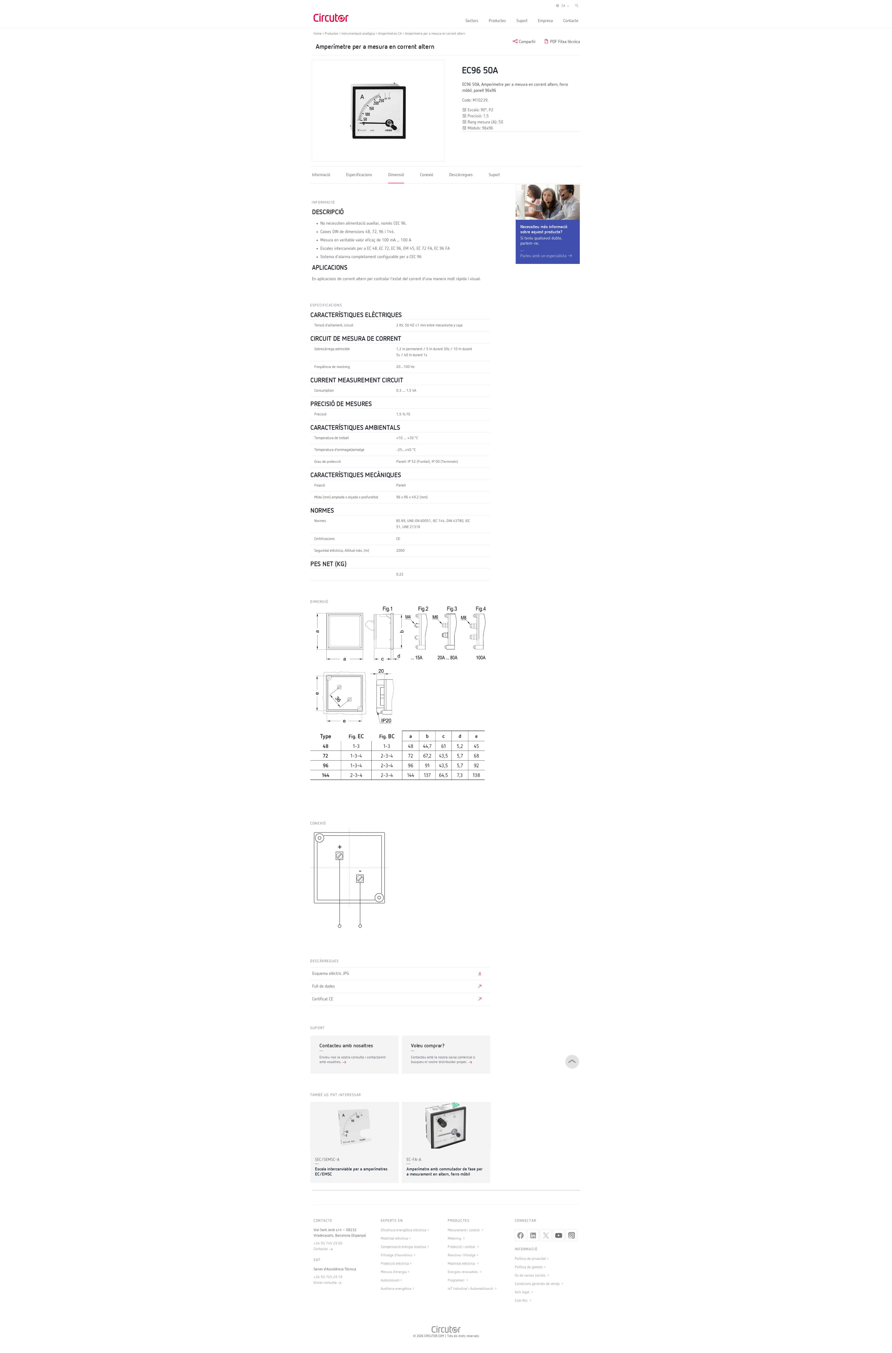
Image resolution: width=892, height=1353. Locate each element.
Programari (456, 1280)
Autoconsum (390, 1280)
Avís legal (522, 1292)
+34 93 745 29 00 (328, 1243)
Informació (321, 175)
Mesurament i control (464, 1230)
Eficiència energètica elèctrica (403, 1230)
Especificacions (359, 175)
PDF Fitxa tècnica (564, 42)
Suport (522, 21)
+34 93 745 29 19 (328, 1277)
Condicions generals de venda (538, 1284)
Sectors (472, 21)
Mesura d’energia (394, 1272)
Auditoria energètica (396, 1289)
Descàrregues (461, 175)
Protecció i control (462, 1247)
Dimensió (396, 175)
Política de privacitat (530, 1259)
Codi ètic (522, 1301)
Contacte (570, 21)
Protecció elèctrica (395, 1264)
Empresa (545, 21)
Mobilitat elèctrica (394, 1239)
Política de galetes (529, 1267)
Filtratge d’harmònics (397, 1255)
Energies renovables (463, 1272)
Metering (455, 1239)
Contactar (321, 1249)
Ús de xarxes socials (530, 1275)
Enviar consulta (326, 1283)
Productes (497, 21)
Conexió (426, 175)
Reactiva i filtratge (462, 1255)
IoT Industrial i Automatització (471, 1289)
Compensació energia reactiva (403, 1247)
